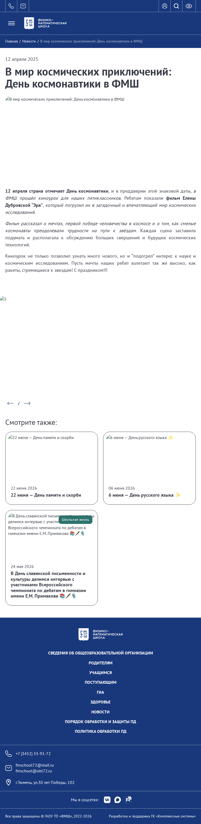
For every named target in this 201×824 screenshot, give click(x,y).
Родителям (101, 662)
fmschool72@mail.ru (35, 765)
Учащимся (100, 672)
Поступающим (100, 682)
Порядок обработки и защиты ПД (100, 721)
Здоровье (100, 701)
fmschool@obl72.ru (34, 770)
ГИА (100, 692)
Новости (29, 41)
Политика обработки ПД (100, 731)
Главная (11, 41)
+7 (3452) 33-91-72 (33, 753)
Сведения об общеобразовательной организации (100, 652)
